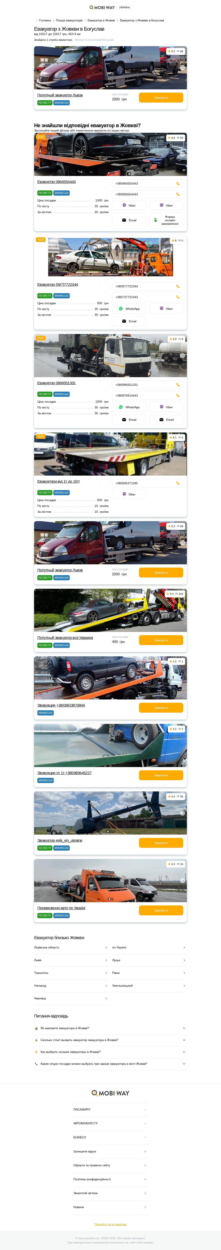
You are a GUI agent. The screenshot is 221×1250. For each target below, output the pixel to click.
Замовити (161, 97)
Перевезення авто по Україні (61, 908)
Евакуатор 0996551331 (56, 383)
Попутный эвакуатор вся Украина (65, 638)
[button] (107, 86)
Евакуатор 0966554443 (56, 182)
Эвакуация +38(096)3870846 (61, 705)
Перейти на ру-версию (111, 1224)
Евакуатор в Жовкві (101, 20)
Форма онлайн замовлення (169, 220)
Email (132, 220)
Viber (132, 205)
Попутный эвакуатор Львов (60, 95)
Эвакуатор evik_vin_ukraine (59, 840)
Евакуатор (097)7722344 (57, 284)
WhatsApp (133, 308)
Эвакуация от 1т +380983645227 (64, 773)
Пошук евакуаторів (69, 20)
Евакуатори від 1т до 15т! (58, 481)
